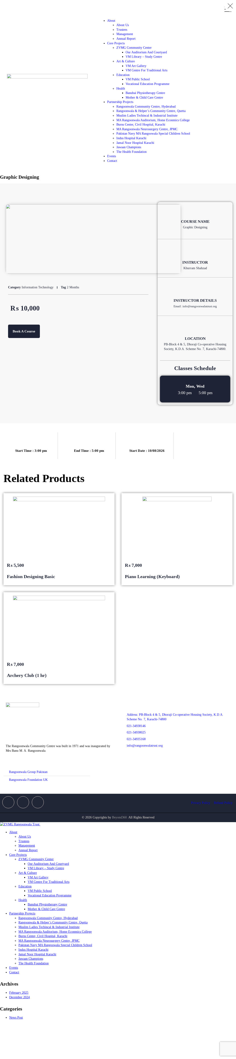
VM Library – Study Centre (144, 56)
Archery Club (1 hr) (27, 675)
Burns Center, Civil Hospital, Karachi (140, 124)
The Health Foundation (131, 152)
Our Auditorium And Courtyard (146, 52)
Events (111, 156)
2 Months (73, 287)
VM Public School (138, 79)
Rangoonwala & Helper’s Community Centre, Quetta (151, 111)
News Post (16, 1017)
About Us (122, 25)
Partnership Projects (120, 102)
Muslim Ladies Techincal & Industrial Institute (146, 115)
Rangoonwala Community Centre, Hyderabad (146, 106)
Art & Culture (125, 61)
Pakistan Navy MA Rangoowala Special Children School (153, 133)
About (111, 20)
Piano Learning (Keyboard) (152, 576)
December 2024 (19, 997)
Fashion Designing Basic (31, 576)
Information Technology (37, 287)
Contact (112, 161)
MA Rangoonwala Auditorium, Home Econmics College (153, 120)
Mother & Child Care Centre (144, 97)
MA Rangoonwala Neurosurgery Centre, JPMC (146, 129)
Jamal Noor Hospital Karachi (135, 143)
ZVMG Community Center (134, 47)
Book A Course (24, 331)
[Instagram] (23, 802)
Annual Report (126, 38)
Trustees (121, 29)
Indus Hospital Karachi (131, 138)
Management (124, 34)
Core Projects (116, 43)
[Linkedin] (38, 802)
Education (123, 75)
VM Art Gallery (136, 66)
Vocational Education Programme (147, 84)
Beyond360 (119, 817)
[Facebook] (8, 802)
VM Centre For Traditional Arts (146, 70)
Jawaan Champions (128, 147)
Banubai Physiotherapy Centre (145, 93)
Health (120, 88)
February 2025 (18, 992)
